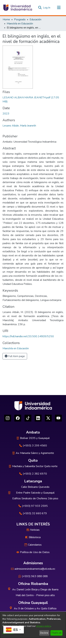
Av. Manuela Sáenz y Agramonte (35, 453)
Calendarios (35, 545)
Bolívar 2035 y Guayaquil (35, 438)
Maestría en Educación (20, 23)
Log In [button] (47, 7)
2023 (6, 113)
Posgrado (20, 19)
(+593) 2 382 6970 (35, 474)
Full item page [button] (16, 356)
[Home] (17, 7)
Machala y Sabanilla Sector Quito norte (35, 466)
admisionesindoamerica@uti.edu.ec (35, 569)
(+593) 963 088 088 (35, 576)
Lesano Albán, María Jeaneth (19, 125)
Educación (35, 19)
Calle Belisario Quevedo (35, 487)
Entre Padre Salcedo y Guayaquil (35, 493)
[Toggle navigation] (58, 7)
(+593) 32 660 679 (35, 513)
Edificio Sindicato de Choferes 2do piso (35, 498)
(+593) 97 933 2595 (35, 506)
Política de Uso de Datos (35, 552)
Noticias (35, 530)
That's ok (56, 632)
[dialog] (33, 625)
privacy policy (43, 626)
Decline (44, 632)
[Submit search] (40, 8)
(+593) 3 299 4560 (35, 445)
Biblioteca (35, 537)
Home (6, 19)
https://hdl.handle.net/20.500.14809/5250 (28, 336)
